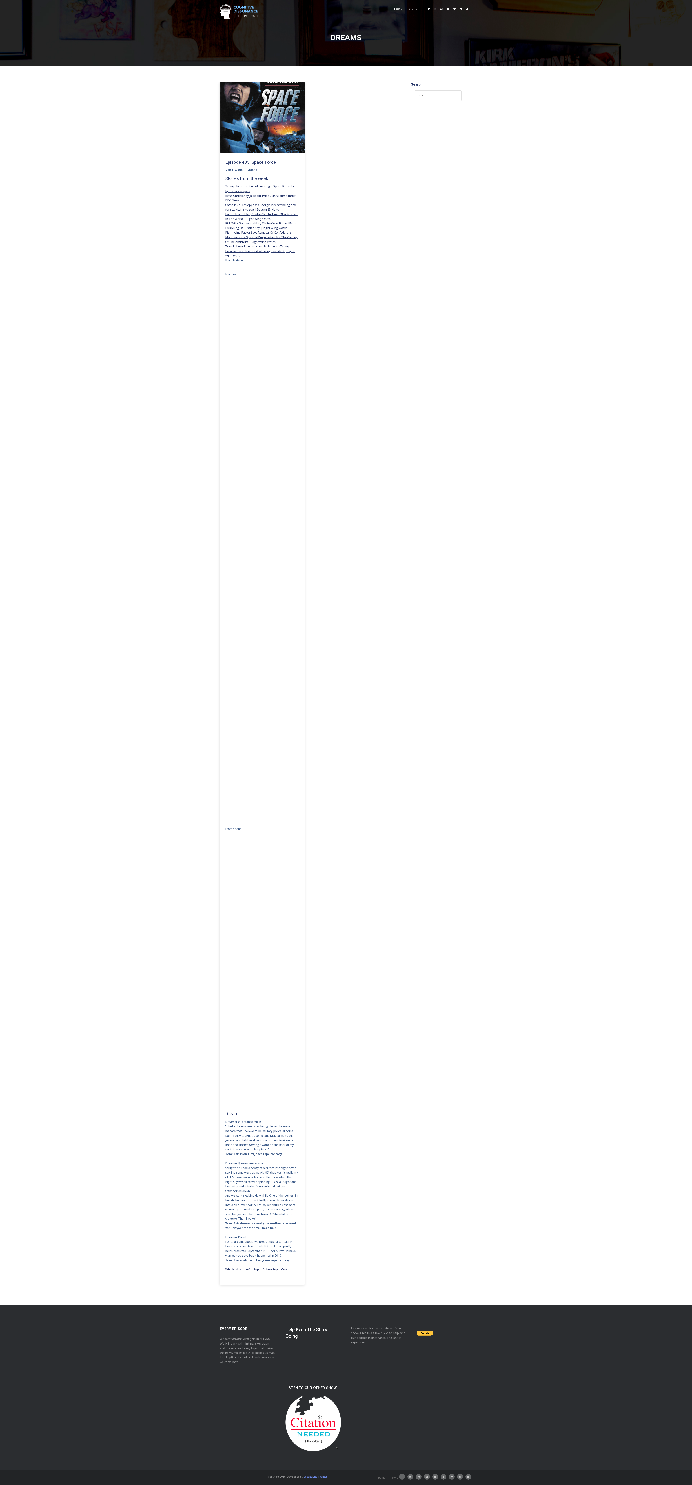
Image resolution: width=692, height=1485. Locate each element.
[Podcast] (454, 9)
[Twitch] (467, 9)
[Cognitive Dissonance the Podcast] (239, 11)
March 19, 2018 (233, 169)
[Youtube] (448, 9)
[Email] (468, 1477)
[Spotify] (441, 9)
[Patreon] (461, 9)
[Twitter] (428, 9)
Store (413, 8)
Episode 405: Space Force (250, 162)
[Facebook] (422, 9)
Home (398, 8)
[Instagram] (435, 9)
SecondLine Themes (315, 1476)
